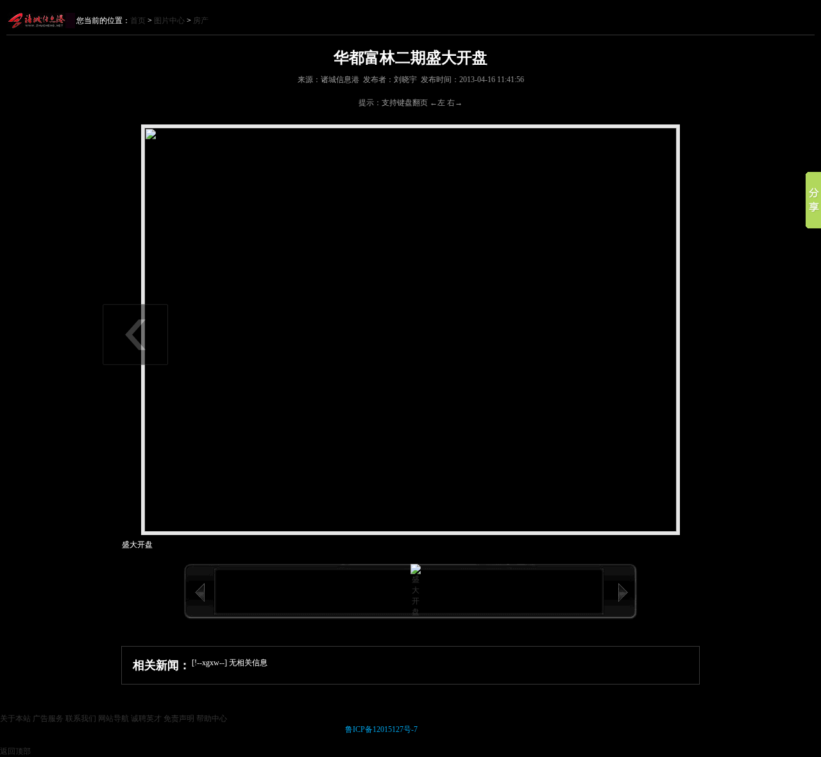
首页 (138, 20)
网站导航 (113, 718)
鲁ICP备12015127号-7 (381, 729)
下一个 (623, 592)
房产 (200, 20)
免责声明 (179, 718)
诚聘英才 (146, 718)
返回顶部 (15, 751)
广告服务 (48, 718)
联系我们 (80, 718)
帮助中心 (211, 718)
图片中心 (169, 20)
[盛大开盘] (415, 612)
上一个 (200, 592)
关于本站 (15, 718)
